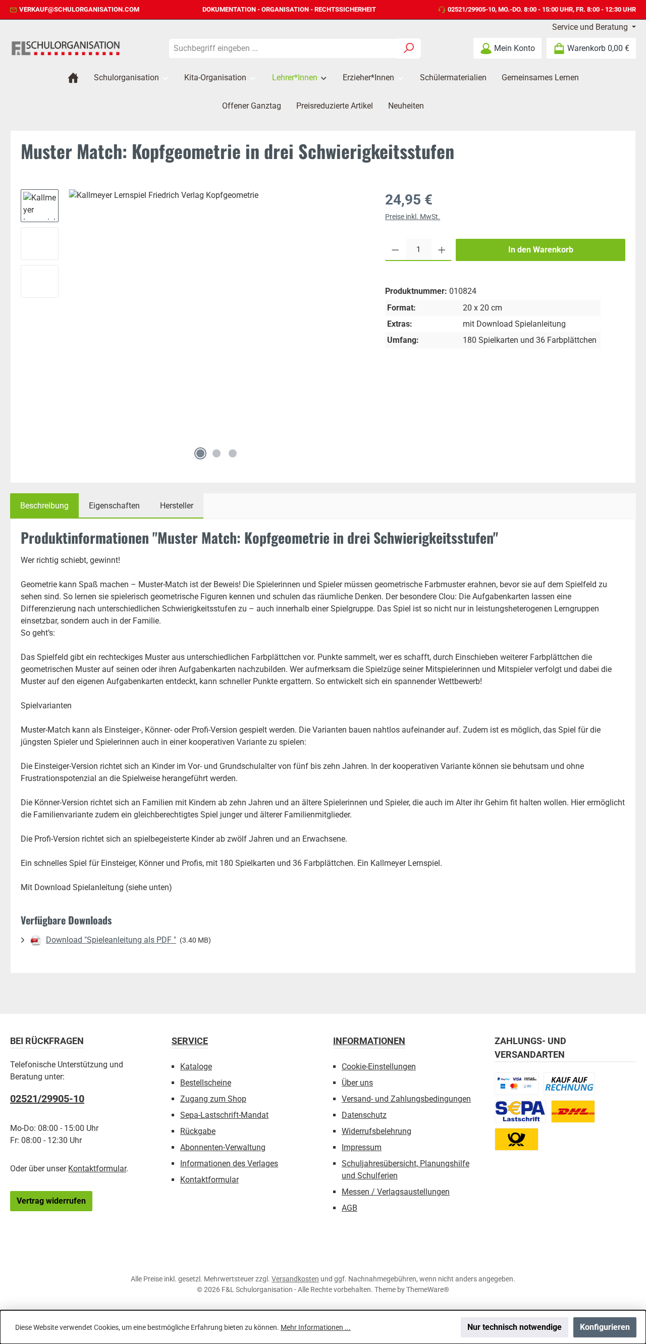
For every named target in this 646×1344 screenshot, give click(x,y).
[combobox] (283, 48)
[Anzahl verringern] (395, 250)
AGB (349, 1208)
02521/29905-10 (471, 9)
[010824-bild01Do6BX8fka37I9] (217, 315)
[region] (193, 326)
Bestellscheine (205, 1083)
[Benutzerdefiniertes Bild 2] (569, 1083)
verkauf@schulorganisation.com (79, 9)
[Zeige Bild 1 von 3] (200, 453)
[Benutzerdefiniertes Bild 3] (520, 1111)
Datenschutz (364, 1115)
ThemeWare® (427, 1289)
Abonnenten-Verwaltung (222, 1147)
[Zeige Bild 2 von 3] (216, 453)
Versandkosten (295, 1279)
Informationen (369, 1041)
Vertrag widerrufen (51, 1201)
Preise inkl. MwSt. (412, 217)
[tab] (44, 506)
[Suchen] (409, 48)
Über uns (357, 1083)
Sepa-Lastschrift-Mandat (224, 1115)
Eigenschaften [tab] (114, 505)
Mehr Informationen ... (316, 1327)
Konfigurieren (605, 1327)
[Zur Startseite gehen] (65, 48)
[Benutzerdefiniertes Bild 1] (517, 1083)
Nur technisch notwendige (514, 1327)
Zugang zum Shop (213, 1099)
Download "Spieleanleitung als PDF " (111, 940)
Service (190, 1041)
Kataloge (196, 1066)
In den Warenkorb (540, 249)
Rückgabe (198, 1131)
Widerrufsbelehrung (376, 1131)
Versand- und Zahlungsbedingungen (406, 1099)
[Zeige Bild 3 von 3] (233, 453)
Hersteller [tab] (176, 505)
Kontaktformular (97, 1168)
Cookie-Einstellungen (379, 1066)
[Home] (73, 78)
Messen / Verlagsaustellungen (396, 1192)
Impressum (362, 1147)
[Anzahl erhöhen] (442, 250)
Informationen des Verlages (229, 1163)
